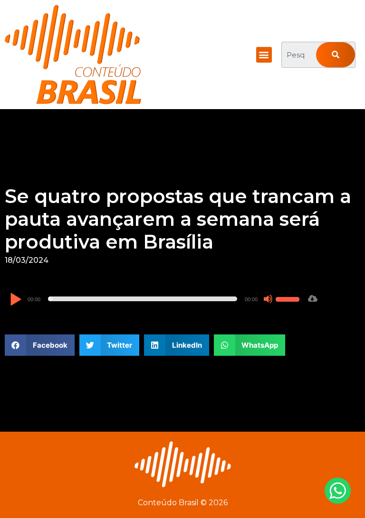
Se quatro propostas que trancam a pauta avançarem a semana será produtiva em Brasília (178, 219)
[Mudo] (268, 299)
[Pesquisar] (335, 54)
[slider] (289, 297)
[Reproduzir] (15, 300)
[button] (264, 55)
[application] (156, 298)
